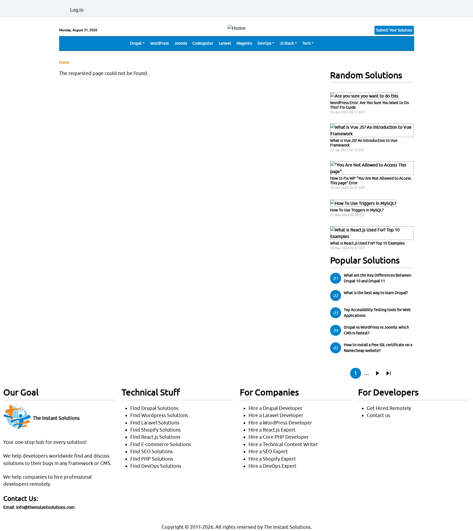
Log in (76, 10)
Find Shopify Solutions (155, 430)
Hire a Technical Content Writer (283, 444)
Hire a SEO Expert (268, 451)
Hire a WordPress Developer (280, 423)
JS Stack (287, 43)
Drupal (136, 43)
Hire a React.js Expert (272, 430)
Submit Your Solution (394, 30)
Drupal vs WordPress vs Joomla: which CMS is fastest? (376, 330)
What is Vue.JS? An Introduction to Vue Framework (363, 142)
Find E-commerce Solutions (160, 444)
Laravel (225, 43)
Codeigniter (202, 43)
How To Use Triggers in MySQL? (357, 210)
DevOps (264, 43)
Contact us (378, 415)
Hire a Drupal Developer (275, 408)
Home (64, 62)
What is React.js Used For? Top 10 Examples (367, 243)
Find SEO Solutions (151, 451)
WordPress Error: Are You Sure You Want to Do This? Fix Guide (369, 105)
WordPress (159, 43)
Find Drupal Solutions (154, 408)
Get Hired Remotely (389, 408)
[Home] (236, 27)
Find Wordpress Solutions (159, 415)
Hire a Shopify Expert (272, 459)
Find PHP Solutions (151, 459)
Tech (306, 43)
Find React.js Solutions (155, 437)
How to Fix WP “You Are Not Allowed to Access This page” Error (370, 180)
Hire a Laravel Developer (276, 415)
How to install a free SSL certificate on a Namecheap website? (378, 348)
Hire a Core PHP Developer (279, 437)
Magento (244, 43)
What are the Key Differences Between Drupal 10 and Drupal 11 (377, 278)
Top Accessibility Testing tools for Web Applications (377, 313)
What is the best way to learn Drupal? (376, 293)
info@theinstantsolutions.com (45, 507)
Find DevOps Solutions (155, 466)
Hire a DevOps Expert (272, 466)
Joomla (180, 43)
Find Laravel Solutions (154, 423)
